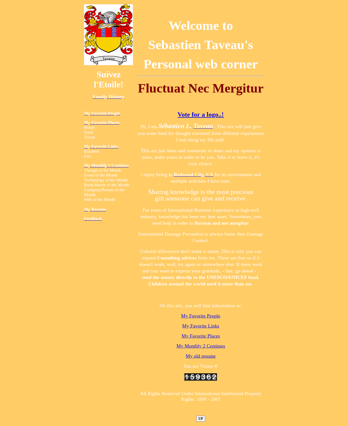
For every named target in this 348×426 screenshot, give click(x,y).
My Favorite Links (200, 326)
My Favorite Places (201, 336)
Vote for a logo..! (201, 114)
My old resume (201, 356)
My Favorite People (200, 316)
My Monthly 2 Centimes (200, 346)
